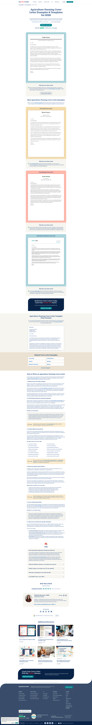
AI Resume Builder (21, 4)
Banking (49, 361)
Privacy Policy (31, 723)
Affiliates (67, 701)
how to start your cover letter (57, 400)
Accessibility (41, 723)
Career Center (55, 693)
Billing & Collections (33, 364)
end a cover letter (38, 505)
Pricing (67, 695)
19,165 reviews (21, 718)
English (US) (22, 723)
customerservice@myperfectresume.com (57, 717)
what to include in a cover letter (54, 88)
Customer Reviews (69, 705)
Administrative (50, 358)
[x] (46, 612)
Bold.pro (54, 698)
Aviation (31, 361)
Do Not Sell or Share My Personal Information (69, 707)
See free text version (46, 93)
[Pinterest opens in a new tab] (52, 723)
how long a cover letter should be (40, 557)
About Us (67, 693)
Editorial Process (68, 698)
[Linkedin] (64, 595)
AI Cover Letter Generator (34, 693)
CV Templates (45, 693)
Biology (48, 364)
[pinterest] (48, 612)
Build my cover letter (46, 25)
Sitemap (27, 723)
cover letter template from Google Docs (50, 460)
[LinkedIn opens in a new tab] (50, 723)
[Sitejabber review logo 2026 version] (34, 716)
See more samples (45, 368)
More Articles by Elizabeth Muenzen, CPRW (44, 604)
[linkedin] (43, 612)
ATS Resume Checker (22, 695)
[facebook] (40, 612)
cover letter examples (38, 102)
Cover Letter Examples (28, 4)
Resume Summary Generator (57, 695)
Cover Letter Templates (33, 695)
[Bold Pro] (66, 595)
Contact (67, 700)
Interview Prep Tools (56, 700)
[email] (51, 612)
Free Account (70, 1)
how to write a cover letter (32, 378)
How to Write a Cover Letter (34, 698)
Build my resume (69, 687)
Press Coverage (68, 703)
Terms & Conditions (36, 723)
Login (64, 1)
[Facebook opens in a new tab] (45, 723)
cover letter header (34, 163)
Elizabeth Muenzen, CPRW (37, 21)
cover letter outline (36, 291)
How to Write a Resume (22, 700)
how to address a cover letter (47, 388)
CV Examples (45, 695)
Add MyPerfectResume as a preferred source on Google (25, 711)
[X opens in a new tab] (48, 723)
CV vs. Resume (45, 698)
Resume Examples (21, 698)
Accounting (31, 358)
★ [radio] (43, 589)
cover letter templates (58, 321)
